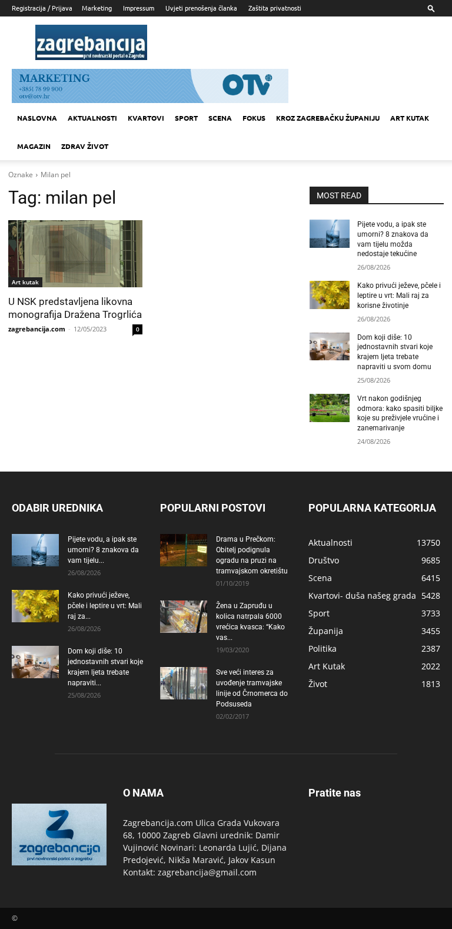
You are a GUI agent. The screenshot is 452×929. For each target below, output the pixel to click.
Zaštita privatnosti (274, 7)
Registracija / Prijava (42, 7)
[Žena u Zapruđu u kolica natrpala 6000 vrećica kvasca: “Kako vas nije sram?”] (183, 616)
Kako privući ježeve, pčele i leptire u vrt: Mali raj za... (105, 606)
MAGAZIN (34, 146)
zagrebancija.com (36, 328)
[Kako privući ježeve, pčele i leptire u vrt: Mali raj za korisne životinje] (330, 295)
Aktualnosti (92, 117)
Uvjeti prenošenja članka (201, 7)
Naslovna (37, 117)
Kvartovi (146, 117)
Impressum (138, 7)
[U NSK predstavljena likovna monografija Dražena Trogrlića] (75, 253)
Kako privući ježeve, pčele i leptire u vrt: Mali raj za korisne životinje (399, 295)
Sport (186, 117)
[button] (431, 8)
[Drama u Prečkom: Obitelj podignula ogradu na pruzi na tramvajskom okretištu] (183, 550)
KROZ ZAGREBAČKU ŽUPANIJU (328, 117)
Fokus (253, 117)
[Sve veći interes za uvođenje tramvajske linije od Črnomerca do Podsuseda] (183, 683)
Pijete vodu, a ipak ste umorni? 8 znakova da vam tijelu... (103, 550)
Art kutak (409, 117)
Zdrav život (84, 146)
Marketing (97, 7)
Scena (220, 117)
